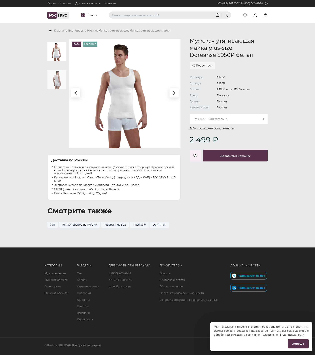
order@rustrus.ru (120, 286)
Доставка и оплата (87, 3)
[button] (75, 92)
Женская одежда (55, 293)
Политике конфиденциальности (282, 334)
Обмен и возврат (171, 286)
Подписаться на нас (251, 275)
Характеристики (88, 286)
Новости (83, 306)
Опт (79, 273)
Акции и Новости (59, 3)
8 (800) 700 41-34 (252, 3)
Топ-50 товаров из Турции (79, 224)
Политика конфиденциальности (182, 293)
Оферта (165, 273)
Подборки (84, 293)
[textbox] (229, 119)
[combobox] (229, 119)
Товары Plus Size (115, 224)
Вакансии (83, 313)
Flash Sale (139, 224)
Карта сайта (85, 319)
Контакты (111, 3)
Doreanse (223, 95)
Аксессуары (52, 286)
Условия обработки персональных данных (188, 299)
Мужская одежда (56, 280)
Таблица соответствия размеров (212, 128)
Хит (52, 224)
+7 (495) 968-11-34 (229, 3)
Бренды (82, 280)
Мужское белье (55, 273)
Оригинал (159, 224)
